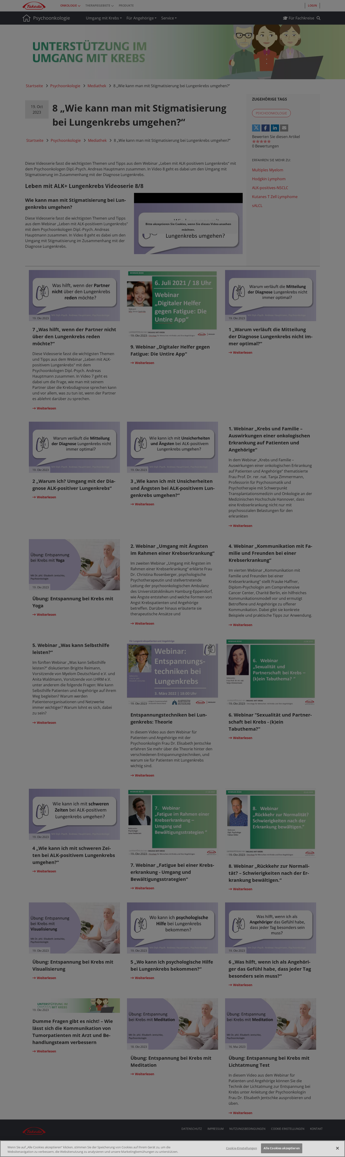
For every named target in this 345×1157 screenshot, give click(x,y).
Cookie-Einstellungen (241, 1148)
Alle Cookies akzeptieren (282, 1148)
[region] (172, 1148)
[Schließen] (337, 1148)
